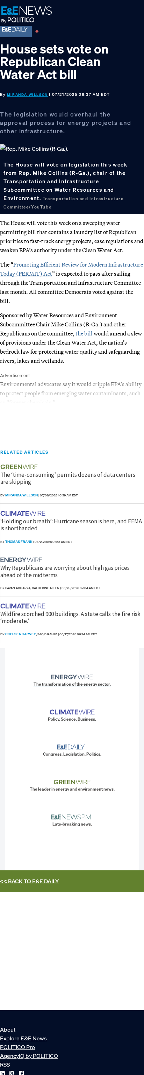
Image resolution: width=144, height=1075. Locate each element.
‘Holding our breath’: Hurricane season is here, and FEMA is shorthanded (71, 524)
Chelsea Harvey (20, 634)
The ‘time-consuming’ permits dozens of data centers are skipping (67, 478)
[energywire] (22, 560)
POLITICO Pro (17, 1047)
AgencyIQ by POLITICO (29, 1056)
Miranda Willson (27, 94)
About (7, 1029)
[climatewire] (23, 513)
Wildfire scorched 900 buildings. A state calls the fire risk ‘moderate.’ (70, 617)
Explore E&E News (23, 1038)
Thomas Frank (19, 541)
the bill (84, 333)
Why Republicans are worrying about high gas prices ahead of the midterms (65, 571)
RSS (5, 1064)
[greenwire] (19, 466)
